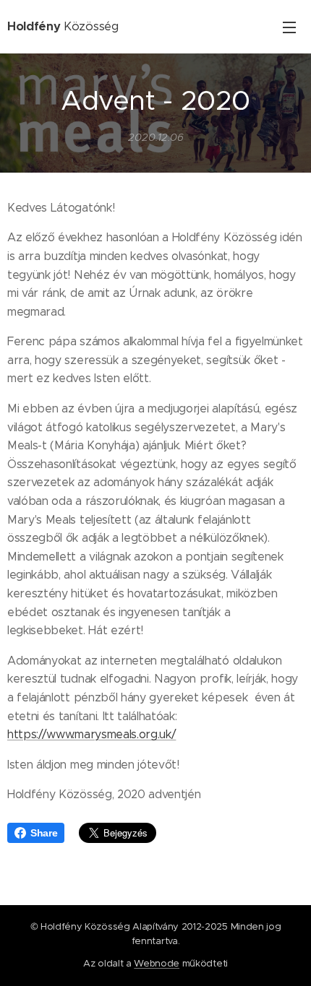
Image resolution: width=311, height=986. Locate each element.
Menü (289, 26)
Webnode (156, 963)
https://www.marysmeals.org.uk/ (91, 734)
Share (43, 833)
